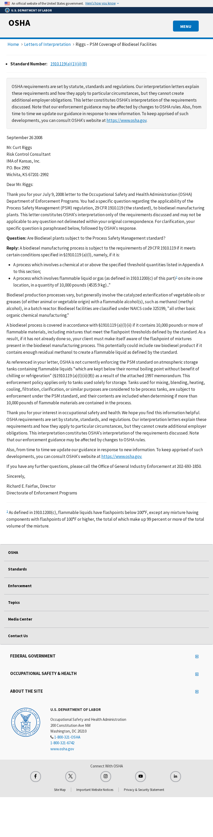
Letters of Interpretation (47, 44)
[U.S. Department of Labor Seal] (25, 721)
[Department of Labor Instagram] (105, 776)
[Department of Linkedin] (175, 776)
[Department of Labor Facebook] (35, 776)
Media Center (20, 619)
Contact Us (18, 635)
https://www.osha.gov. (121, 456)
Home (13, 44)
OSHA (19, 22)
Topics (14, 602)
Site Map (60, 790)
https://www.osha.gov (126, 120)
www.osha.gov (62, 748)
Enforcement (20, 585)
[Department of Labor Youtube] (140, 776)
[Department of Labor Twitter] (70, 776)
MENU (185, 26)
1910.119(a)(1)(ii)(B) (68, 64)
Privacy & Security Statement (144, 790)
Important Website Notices (94, 790)
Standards (17, 569)
